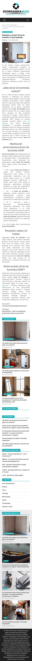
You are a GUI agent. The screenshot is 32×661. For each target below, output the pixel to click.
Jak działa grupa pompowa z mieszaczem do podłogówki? (16, 359)
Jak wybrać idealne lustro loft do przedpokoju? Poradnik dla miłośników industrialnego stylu (16, 386)
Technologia (6, 503)
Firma (4, 490)
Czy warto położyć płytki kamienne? (14, 305)
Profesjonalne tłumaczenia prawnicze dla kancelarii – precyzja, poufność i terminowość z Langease (15, 433)
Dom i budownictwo (7, 32)
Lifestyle (5, 493)
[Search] (27, 19)
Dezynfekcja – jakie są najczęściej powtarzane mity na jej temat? (14, 311)
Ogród (4, 500)
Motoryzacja (6, 497)
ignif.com (5, 285)
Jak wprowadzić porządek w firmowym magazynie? (16, 610)
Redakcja (4, 40)
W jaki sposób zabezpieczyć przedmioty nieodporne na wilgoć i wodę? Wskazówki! (16, 553)
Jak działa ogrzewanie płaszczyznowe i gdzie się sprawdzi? (16, 331)
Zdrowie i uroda (7, 506)
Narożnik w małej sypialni (15, 475)
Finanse (4, 487)
